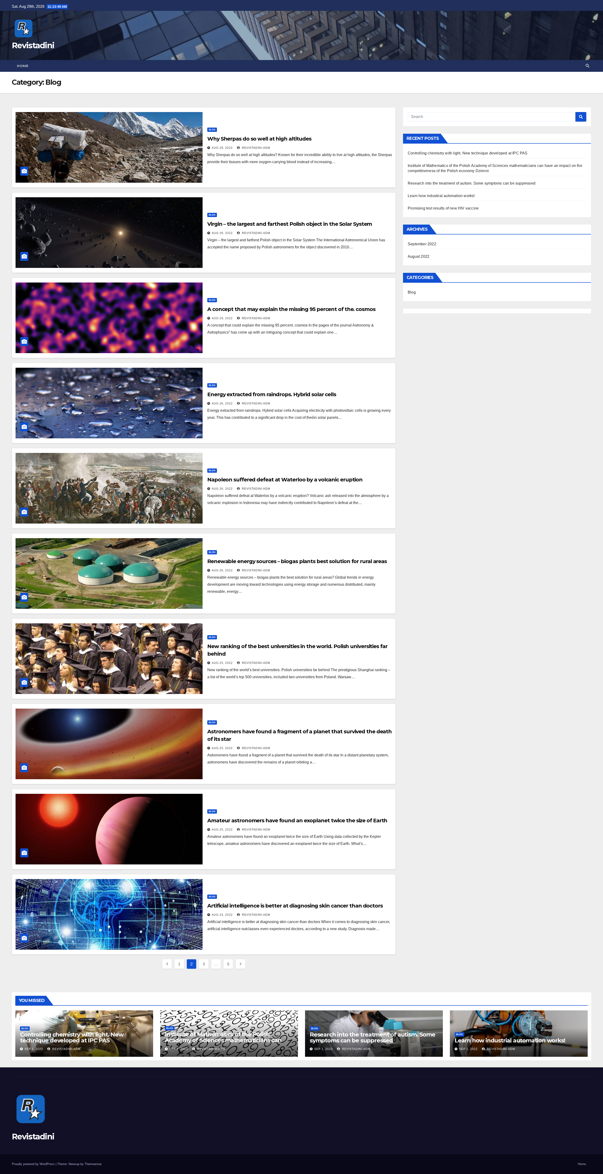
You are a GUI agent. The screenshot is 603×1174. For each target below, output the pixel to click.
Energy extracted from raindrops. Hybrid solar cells (271, 394)
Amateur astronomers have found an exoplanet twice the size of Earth (297, 820)
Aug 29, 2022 (222, 147)
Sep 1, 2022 (323, 1049)
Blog (212, 129)
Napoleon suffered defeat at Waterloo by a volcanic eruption (285, 479)
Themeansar (93, 1164)
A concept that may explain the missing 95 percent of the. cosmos (291, 309)
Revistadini (33, 45)
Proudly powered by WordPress (34, 1164)
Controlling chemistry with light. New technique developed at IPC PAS (468, 153)
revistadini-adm (255, 147)
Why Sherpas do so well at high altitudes (259, 139)
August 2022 (418, 256)
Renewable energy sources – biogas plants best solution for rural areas (297, 561)
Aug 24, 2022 (222, 914)
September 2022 (422, 244)
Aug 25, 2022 (222, 663)
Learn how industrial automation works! (441, 196)
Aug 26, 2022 (222, 403)
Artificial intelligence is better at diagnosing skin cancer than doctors (295, 906)
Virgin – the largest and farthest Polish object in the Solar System (289, 224)
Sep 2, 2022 (33, 1049)
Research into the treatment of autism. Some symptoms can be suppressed (471, 183)
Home (22, 66)
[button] (587, 66)
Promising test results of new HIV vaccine (443, 208)
